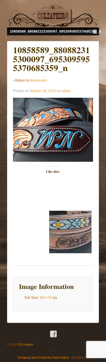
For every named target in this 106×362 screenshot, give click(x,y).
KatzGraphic (61, 357)
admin (66, 91)
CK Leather (25, 344)
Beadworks (38, 80)
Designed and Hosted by (35, 357)
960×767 (46, 298)
